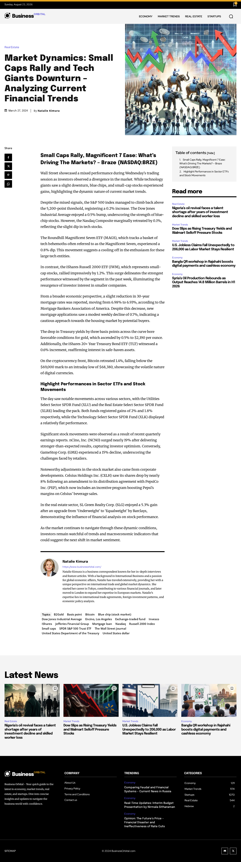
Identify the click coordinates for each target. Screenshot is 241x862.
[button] (231, 16)
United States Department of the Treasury (70, 633)
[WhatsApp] (9, 184)
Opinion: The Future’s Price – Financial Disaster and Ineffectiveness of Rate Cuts (144, 822)
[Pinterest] (9, 175)
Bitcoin (90, 614)
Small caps (49, 628)
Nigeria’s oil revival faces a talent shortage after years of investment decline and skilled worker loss (200, 212)
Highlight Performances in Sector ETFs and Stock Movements (204, 173)
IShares (47, 624)
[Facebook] (10, 157)
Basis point (74, 614)
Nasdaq (120, 624)
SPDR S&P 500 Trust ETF (75, 628)
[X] (9, 166)
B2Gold (59, 614)
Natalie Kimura (49, 110)
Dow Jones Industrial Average (62, 619)
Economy (177, 257)
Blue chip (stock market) (114, 614)
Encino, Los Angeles (98, 619)
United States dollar (116, 633)
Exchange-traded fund (130, 619)
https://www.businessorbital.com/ (82, 566)
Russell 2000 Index (142, 624)
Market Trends (180, 224)
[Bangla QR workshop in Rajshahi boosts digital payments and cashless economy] (208, 700)
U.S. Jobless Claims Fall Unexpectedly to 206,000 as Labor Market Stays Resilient (149, 729)
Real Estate (12, 47)
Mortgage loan (102, 624)
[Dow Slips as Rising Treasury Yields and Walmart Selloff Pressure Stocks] (91, 700)
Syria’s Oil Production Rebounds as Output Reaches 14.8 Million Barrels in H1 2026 (203, 282)
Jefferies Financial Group (72, 624)
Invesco (154, 619)
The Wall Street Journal (110, 628)
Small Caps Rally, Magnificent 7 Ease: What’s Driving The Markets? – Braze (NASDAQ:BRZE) (202, 163)
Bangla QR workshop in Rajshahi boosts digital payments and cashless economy (205, 729)
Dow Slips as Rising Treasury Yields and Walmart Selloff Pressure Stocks (89, 729)
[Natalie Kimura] (49, 581)
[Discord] (224, 851)
